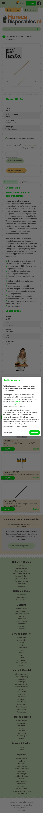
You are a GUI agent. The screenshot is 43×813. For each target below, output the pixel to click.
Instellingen (7, 432)
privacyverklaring (9, 404)
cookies (18, 401)
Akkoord (34, 432)
